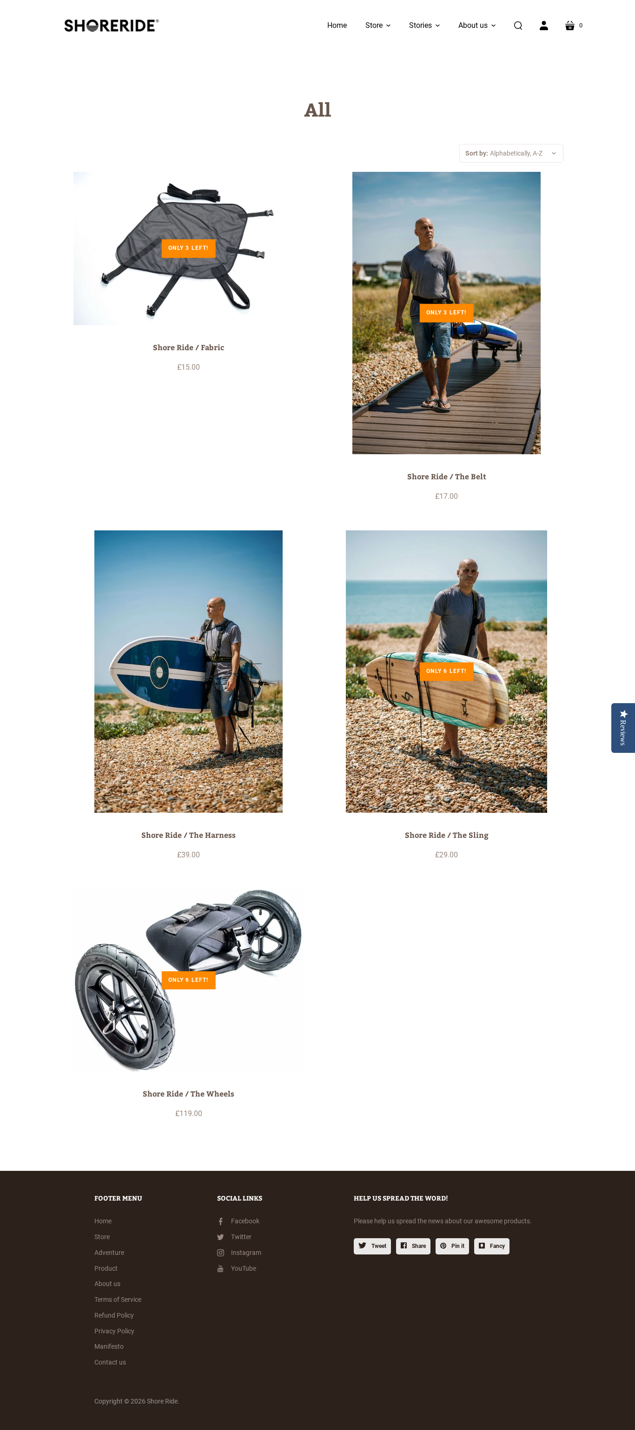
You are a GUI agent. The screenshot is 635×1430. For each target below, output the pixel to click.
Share (418, 1246)
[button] (378, 25)
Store (102, 1237)
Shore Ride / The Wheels (188, 1093)
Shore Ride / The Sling (447, 835)
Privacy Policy (114, 1331)
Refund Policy (114, 1315)
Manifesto (109, 1346)
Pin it (457, 1246)
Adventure (109, 1252)
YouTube (243, 1268)
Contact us (110, 1362)
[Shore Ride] (109, 25)
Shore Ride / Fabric (188, 347)
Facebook (245, 1221)
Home (103, 1221)
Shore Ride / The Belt (446, 476)
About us (107, 1283)
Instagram (246, 1252)
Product (106, 1268)
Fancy (497, 1246)
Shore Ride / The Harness (188, 835)
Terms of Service (117, 1299)
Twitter (241, 1237)
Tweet (378, 1246)
